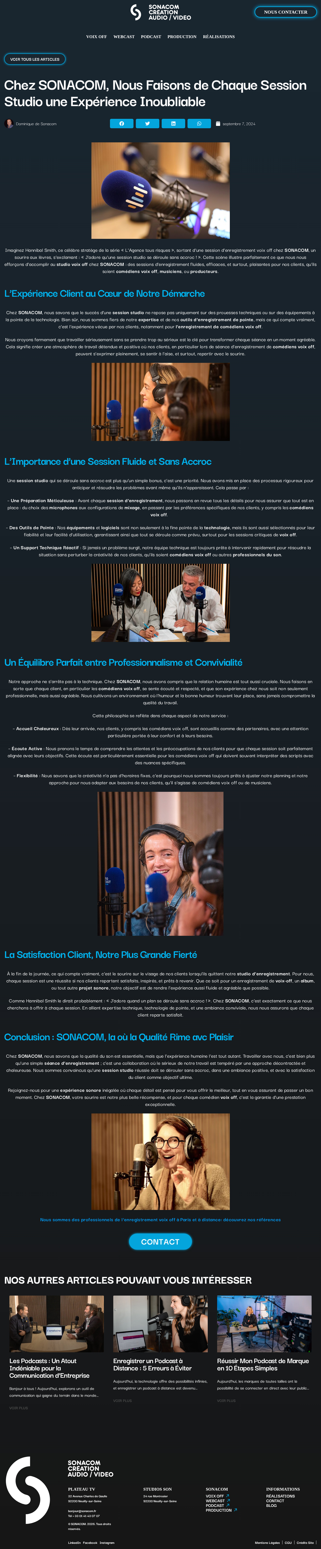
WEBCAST (124, 36)
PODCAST (151, 36)
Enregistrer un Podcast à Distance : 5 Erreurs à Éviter (152, 1364)
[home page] (160, 13)
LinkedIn (74, 1542)
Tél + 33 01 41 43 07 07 (84, 1515)
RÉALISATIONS (219, 36)
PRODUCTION (182, 36)
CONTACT (275, 1500)
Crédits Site (305, 1542)
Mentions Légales (267, 1542)
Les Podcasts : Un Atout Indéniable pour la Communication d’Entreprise (49, 1367)
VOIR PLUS (18, 1407)
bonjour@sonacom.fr (82, 1510)
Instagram (107, 1542)
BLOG (271, 1505)
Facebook (90, 1542)
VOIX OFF (96, 36)
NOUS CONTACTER (285, 12)
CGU (288, 1542)
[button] (121, 123)
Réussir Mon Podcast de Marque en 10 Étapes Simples (263, 1364)
